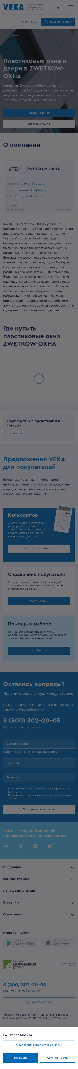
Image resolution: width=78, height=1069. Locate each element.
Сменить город (57, 1057)
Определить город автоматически (39, 1045)
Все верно (20, 1057)
